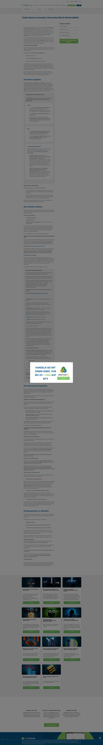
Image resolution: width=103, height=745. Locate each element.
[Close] (72, 363)
